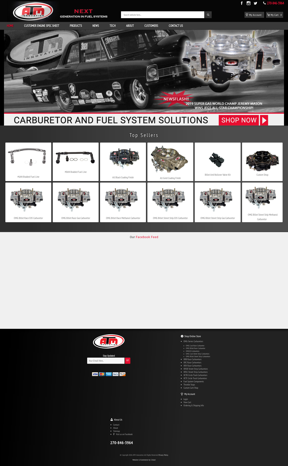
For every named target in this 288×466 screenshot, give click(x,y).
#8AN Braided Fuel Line (76, 171)
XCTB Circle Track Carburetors (195, 375)
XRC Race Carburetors (192, 362)
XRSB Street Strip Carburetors (196, 368)
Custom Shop (262, 174)
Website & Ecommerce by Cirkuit (144, 460)
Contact (116, 424)
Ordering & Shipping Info (194, 405)
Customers (151, 26)
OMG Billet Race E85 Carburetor (28, 218)
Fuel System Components (194, 381)
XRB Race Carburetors (193, 359)
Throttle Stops (189, 384)
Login (186, 399)
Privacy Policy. (163, 455)
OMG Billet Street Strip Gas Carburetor (217, 218)
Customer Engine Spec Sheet (41, 26)
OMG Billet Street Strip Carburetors (198, 356)
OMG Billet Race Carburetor (195, 348)
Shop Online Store (192, 336)
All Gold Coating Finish (170, 178)
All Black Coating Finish (123, 177)
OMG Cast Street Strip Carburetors (197, 354)
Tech (113, 26)
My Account (189, 394)
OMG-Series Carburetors (193, 341)
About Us (118, 419)
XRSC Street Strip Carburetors (196, 371)
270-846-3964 (275, 3)
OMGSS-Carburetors (192, 351)
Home (10, 26)
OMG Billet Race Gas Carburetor (75, 218)
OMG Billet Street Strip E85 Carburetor (170, 218)
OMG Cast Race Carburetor (195, 345)
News (95, 26)
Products (76, 26)
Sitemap (116, 431)
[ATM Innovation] (33, 11)
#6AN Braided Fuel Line (28, 176)
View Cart (187, 402)
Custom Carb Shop (191, 387)
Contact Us (176, 26)
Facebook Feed (147, 237)
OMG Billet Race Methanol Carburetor (123, 218)
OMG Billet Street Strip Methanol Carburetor (263, 217)
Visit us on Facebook (123, 434)
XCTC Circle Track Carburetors (195, 378)
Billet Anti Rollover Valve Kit (217, 174)
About (130, 26)
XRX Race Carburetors (193, 365)
